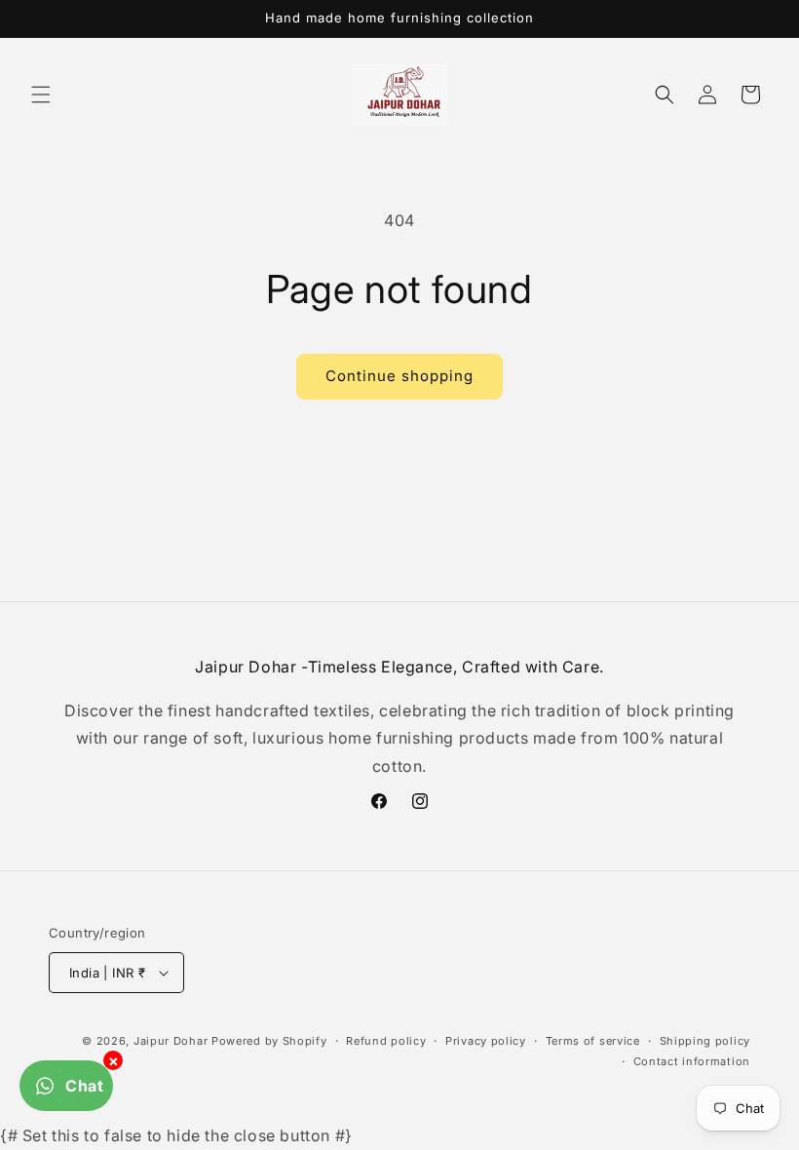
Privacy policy (485, 1041)
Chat (84, 1085)
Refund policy (386, 1041)
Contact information (691, 1061)
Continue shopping (399, 375)
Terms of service (593, 1041)
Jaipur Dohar (170, 1041)
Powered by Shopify (269, 1041)
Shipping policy (705, 1041)
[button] (40, 94)
